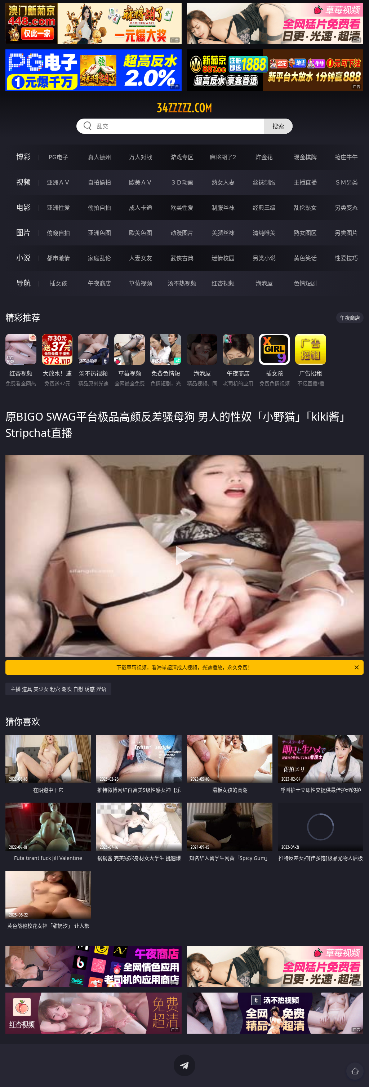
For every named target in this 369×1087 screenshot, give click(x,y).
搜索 (278, 126)
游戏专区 (182, 157)
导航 (23, 283)
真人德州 (99, 157)
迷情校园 (223, 258)
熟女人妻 (223, 182)
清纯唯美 (264, 233)
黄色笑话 (305, 258)
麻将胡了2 (223, 157)
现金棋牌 (305, 157)
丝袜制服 (264, 182)
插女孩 (58, 283)
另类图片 (346, 233)
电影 (23, 207)
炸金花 (264, 157)
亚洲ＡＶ (58, 182)
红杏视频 (223, 283)
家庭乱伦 (99, 258)
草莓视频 (140, 283)
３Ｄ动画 (182, 182)
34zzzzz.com (184, 108)
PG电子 (58, 157)
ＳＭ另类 (346, 182)
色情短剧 (305, 283)
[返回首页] (355, 1071)
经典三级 (264, 208)
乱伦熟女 (305, 208)
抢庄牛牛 (346, 157)
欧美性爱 (182, 208)
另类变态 (346, 208)
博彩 (23, 157)
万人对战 (140, 157)
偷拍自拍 (99, 208)
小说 (23, 258)
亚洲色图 (99, 233)
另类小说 (264, 258)
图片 (23, 233)
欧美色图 (140, 233)
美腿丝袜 (223, 233)
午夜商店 (99, 283)
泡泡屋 (264, 283)
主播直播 (305, 182)
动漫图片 (182, 233)
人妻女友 (140, 258)
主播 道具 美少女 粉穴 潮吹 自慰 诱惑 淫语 (58, 689)
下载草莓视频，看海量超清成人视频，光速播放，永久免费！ (184, 667)
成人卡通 (140, 208)
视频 (23, 182)
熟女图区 (305, 233)
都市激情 (58, 258)
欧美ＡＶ (140, 182)
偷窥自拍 (58, 233)
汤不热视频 (182, 283)
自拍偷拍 (99, 182)
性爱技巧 (346, 258)
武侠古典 (182, 258)
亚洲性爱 (58, 208)
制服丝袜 (223, 208)
